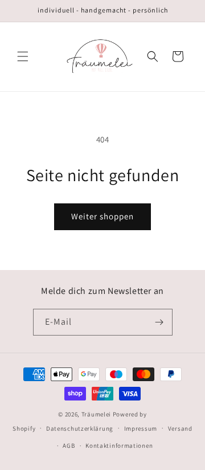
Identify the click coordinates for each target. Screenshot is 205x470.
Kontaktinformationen (119, 445)
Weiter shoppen (102, 216)
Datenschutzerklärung (79, 428)
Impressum (140, 428)
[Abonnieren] (159, 322)
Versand (180, 428)
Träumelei (97, 414)
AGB (69, 445)
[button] (22, 56)
